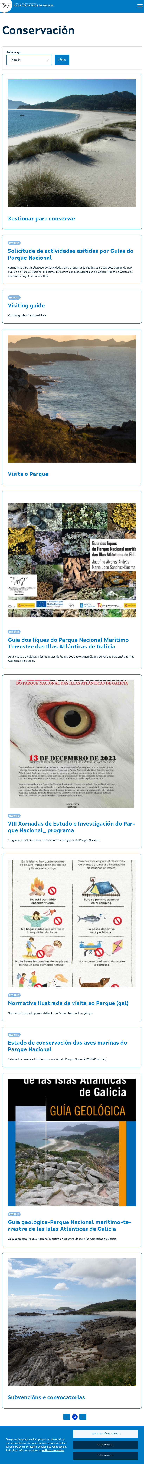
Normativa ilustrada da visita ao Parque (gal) (68, 1003)
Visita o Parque (28, 474)
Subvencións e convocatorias (46, 1398)
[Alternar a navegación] (140, 6)
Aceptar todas (105, 1456)
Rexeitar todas (105, 1445)
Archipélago (13, 52)
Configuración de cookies (105, 1434)
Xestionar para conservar (42, 219)
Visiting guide (26, 306)
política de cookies (53, 1450)
